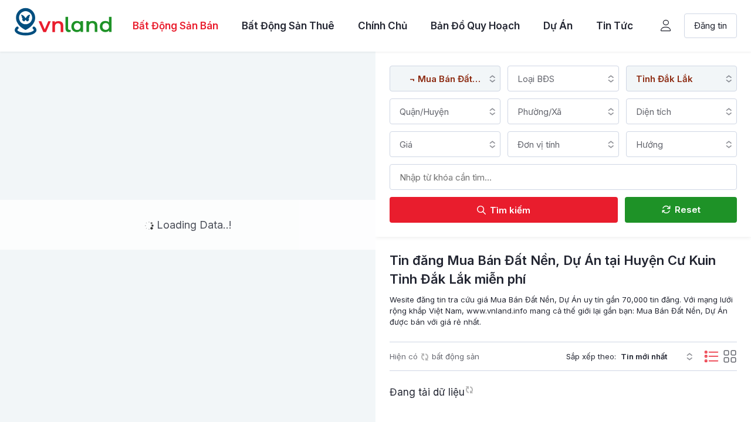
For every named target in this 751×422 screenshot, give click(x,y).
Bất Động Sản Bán (175, 26)
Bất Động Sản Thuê (288, 26)
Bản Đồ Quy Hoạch (475, 26)
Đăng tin (710, 25)
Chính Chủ (382, 26)
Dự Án (558, 26)
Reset (686, 209)
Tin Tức (614, 26)
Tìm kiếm (509, 210)
